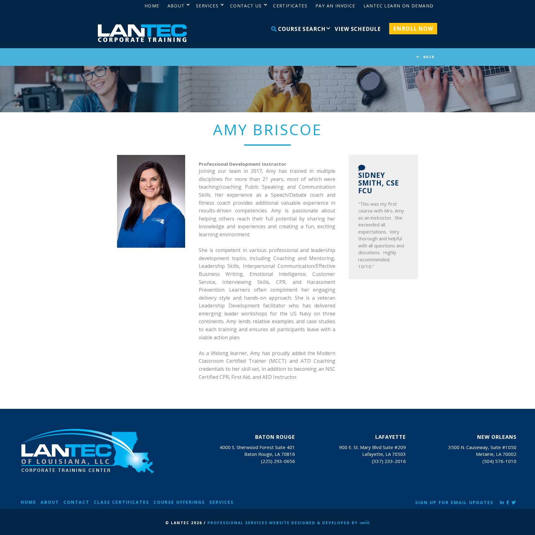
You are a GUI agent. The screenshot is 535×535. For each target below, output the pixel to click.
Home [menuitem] (152, 6)
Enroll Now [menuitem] (413, 28)
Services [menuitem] (207, 6)
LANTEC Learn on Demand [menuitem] (398, 6)
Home (28, 502)
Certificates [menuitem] (290, 6)
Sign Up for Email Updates (454, 502)
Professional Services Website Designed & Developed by (283, 522)
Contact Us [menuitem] (246, 6)
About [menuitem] (176, 6)
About (50, 502)
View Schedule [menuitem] (358, 28)
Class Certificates (121, 502)
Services (221, 502)
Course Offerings (179, 502)
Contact (76, 502)
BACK (429, 56)
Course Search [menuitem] (300, 28)
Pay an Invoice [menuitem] (335, 6)
